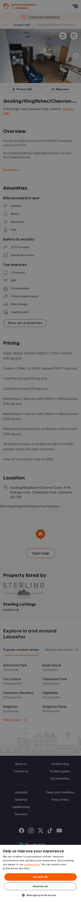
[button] (40, 895)
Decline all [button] (40, 886)
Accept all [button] (40, 877)
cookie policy (32, 864)
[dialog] (40, 873)
